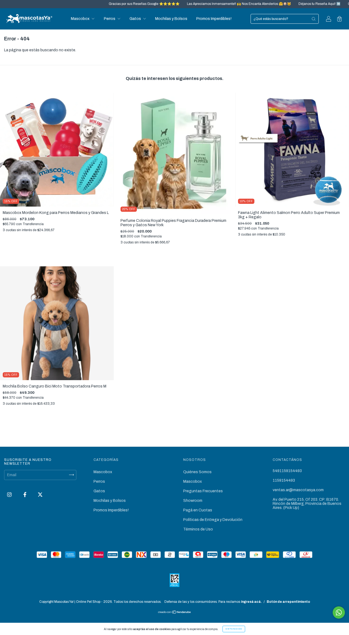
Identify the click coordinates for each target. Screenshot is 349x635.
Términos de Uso (198, 529)
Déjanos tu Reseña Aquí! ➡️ (297, 4)
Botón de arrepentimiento (288, 602)
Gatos (136, 19)
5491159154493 (287, 471)
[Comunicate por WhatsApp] (339, 612)
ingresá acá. (251, 602)
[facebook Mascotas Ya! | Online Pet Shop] (25, 495)
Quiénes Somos (197, 472)
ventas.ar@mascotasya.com (298, 490)
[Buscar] (313, 18)
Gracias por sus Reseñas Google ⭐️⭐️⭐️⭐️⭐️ (122, 4)
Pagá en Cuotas (197, 510)
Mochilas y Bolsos (171, 19)
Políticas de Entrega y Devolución (212, 520)
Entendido (233, 629)
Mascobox (80, 19)
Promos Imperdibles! (213, 19)
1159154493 (284, 480)
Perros (110, 19)
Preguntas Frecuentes (203, 491)
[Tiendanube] (175, 612)
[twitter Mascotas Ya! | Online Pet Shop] (40, 495)
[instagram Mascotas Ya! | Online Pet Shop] (10, 495)
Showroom (192, 501)
